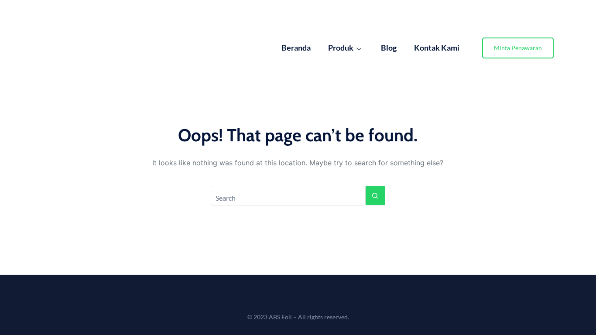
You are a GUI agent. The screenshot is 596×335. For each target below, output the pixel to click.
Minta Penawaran (518, 47)
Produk (340, 47)
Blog (389, 47)
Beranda (296, 47)
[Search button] (375, 195)
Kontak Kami (436, 47)
